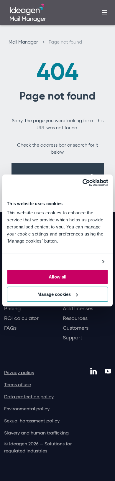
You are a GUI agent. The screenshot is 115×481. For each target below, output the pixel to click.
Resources (75, 318)
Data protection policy (29, 396)
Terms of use (17, 384)
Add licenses (78, 309)
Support (72, 338)
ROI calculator (21, 318)
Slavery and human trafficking (36, 433)
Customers (75, 328)
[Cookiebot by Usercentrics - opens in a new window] (82, 183)
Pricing (12, 309)
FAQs (10, 328)
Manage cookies (54, 294)
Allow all (57, 276)
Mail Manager (24, 42)
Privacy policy (19, 372)
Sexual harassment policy (32, 421)
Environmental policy (27, 409)
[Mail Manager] (28, 12)
